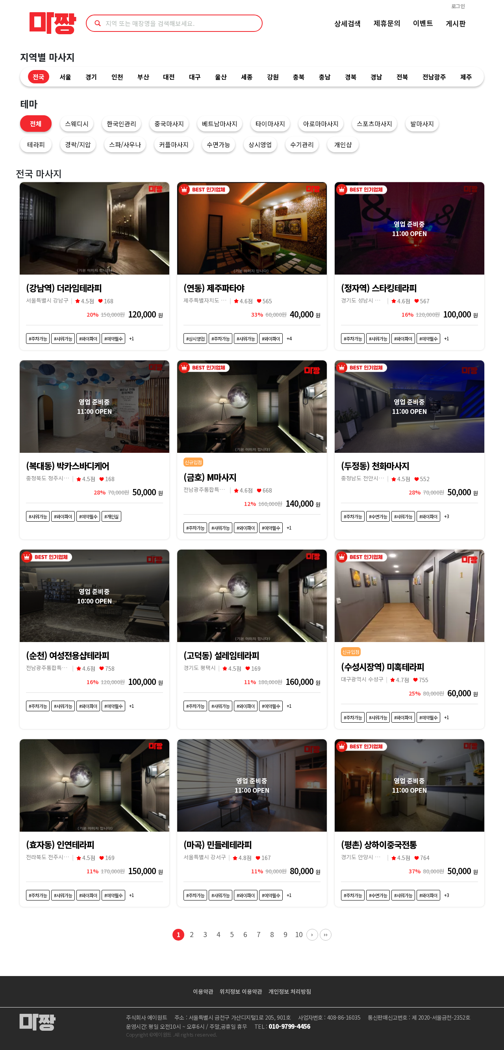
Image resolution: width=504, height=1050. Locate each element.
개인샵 (343, 144)
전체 (36, 123)
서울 (65, 76)
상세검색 (347, 23)
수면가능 (218, 144)
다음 (312, 935)
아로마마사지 (321, 123)
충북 (299, 76)
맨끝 (326, 935)
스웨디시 (77, 123)
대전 (169, 76)
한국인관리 (121, 123)
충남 (325, 76)
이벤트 (423, 23)
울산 (221, 76)
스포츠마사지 (374, 123)
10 (299, 934)
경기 (91, 76)
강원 (273, 76)
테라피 (36, 144)
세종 (247, 76)
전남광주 (434, 76)
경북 (351, 76)
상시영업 (260, 144)
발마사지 (422, 123)
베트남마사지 (219, 123)
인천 (117, 76)
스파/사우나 (125, 144)
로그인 (458, 6)
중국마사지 (169, 123)
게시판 (456, 23)
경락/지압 (78, 144)
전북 (402, 76)
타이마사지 (270, 123)
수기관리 (302, 144)
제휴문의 (387, 23)
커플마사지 (174, 144)
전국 (38, 76)
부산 (143, 76)
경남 (376, 76)
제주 (466, 76)
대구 (195, 76)
